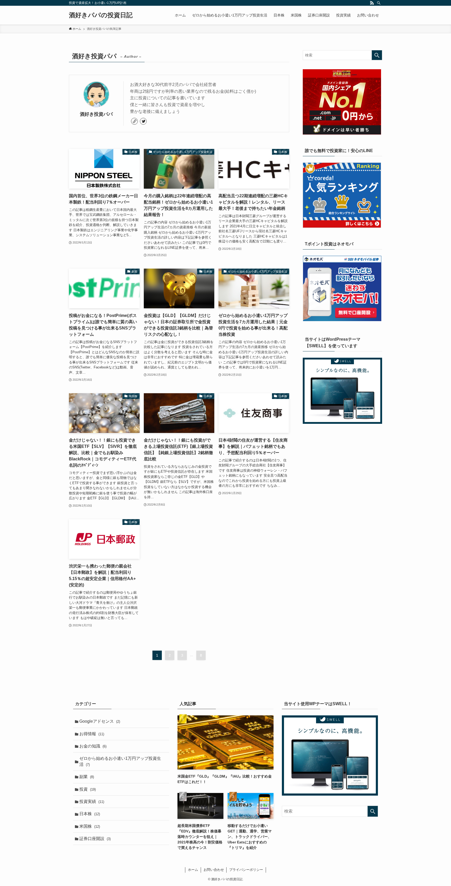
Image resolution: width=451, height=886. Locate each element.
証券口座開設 (95, 838)
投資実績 (91, 801)
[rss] (372, 3)
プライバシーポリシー (246, 870)
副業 (86, 776)
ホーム (193, 870)
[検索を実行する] (377, 55)
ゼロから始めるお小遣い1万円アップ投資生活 (120, 761)
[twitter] (143, 121)
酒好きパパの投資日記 (101, 15)
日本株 (89, 814)
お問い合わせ (214, 870)
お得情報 (91, 734)
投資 (87, 789)
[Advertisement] (342, 468)
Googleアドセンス (99, 721)
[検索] (378, 3)
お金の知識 (92, 746)
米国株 (89, 826)
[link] (134, 121)
